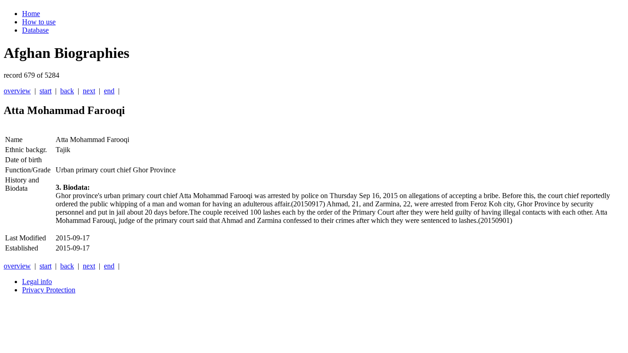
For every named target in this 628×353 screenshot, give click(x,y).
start (45, 91)
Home (31, 13)
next (89, 91)
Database (35, 30)
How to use (39, 22)
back (67, 91)
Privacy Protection (48, 290)
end (109, 91)
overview (17, 91)
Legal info (37, 281)
